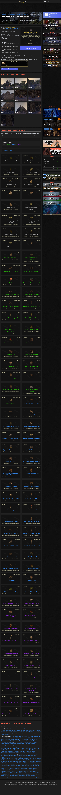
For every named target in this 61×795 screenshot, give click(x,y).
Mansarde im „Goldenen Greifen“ (8, 730)
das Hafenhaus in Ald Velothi (16, 736)
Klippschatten (23, 737)
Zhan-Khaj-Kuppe (36, 777)
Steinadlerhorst (22, 771)
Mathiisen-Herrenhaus (29, 762)
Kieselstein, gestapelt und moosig (11, 221)
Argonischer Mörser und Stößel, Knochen (10, 641)
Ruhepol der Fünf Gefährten (16, 759)
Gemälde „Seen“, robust (31, 714)
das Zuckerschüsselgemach (10, 733)
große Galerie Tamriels (33, 757)
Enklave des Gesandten (33, 754)
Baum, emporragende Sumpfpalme (11, 330)
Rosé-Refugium (8, 731)
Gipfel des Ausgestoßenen (21, 765)
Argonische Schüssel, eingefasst (31, 438)
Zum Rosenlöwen (35, 733)
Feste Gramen (35, 742)
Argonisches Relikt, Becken (11, 688)
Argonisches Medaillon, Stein (31, 556)
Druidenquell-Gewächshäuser (26, 752)
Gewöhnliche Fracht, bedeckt (10, 366)
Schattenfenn (9, 28)
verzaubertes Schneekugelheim (8, 755)
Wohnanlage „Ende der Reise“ (22, 730)
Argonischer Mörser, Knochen (31, 640)
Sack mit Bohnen (10, 403)
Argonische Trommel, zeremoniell (10, 616)
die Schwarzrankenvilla (33, 736)
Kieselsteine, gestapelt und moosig (31, 221)
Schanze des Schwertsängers (16, 772)
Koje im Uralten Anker (11, 728)
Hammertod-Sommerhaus (6, 740)
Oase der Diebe (36, 774)
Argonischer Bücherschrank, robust (31, 474)
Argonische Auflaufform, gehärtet (31, 258)
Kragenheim (10, 742)
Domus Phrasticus (5, 739)
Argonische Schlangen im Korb (11, 426)
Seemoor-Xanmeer (9, 762)
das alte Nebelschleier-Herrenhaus (27, 764)
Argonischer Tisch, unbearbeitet (10, 294)
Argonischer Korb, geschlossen (11, 498)
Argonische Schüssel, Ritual (31, 603)
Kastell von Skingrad (5, 749)
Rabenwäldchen (4, 743)
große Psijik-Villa (4, 758)
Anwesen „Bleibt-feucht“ (31, 32)
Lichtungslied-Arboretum (22, 757)
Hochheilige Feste (27, 759)
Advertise (48, 782)
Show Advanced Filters (8, 150)
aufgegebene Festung (5, 757)
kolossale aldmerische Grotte (25, 749)
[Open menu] (1, 1)
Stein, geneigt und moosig (31, 234)
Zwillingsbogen (21, 745)
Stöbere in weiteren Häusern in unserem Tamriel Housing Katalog (31, 47)
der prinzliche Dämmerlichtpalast (8, 767)
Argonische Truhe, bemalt (31, 615)
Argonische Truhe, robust (31, 450)
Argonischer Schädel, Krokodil (31, 653)
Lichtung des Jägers (5, 761)
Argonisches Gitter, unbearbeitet (31, 306)
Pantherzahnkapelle (10, 765)
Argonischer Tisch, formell (11, 533)
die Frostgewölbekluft (24, 739)
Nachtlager (16, 764)
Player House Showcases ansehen (9, 68)
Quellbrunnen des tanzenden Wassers (27, 751)
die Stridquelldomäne (31, 771)
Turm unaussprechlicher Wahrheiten (9, 775)
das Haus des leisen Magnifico (28, 740)
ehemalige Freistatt (32, 772)
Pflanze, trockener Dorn (11, 234)
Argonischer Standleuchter (31, 510)
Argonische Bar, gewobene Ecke (10, 414)
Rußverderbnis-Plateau (14, 752)
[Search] (51, 1)
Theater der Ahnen (29, 774)
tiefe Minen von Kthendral (29, 761)
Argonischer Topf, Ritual (10, 665)
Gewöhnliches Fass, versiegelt (11, 389)
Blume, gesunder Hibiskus (31, 329)
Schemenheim (29, 777)
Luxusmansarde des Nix (34, 728)
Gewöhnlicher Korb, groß (10, 378)
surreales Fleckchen (14, 749)
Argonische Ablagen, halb (11, 257)
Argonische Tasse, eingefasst (11, 450)
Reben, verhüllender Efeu (31, 592)
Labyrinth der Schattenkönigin (30, 768)
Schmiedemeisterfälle (31, 755)
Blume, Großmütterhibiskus (31, 568)
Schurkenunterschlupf (13, 743)
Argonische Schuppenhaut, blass (31, 426)
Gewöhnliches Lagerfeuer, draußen (31, 390)
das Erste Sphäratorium (19, 774)
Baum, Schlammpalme (31, 318)
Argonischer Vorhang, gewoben (31, 533)
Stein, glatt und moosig (11, 246)
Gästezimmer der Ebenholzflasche (23, 733)
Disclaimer (53, 782)
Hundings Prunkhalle (35, 759)
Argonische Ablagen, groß (31, 246)
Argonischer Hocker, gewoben (31, 486)
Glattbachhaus (30, 743)
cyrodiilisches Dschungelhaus (32, 737)
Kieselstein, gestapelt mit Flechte (31, 208)
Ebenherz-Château (13, 754)
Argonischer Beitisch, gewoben (31, 461)
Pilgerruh (3, 731)
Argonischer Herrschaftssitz (10, 628)
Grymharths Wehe (34, 739)
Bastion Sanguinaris (17, 748)
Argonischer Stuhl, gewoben (31, 521)
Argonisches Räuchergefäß (11, 702)
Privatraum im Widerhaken (22, 728)
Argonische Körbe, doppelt (11, 271)
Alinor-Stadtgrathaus (25, 747)
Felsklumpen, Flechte (10, 184)
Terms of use (42, 782)
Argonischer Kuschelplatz (31, 628)
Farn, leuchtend (31, 161)
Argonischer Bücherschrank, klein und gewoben (10, 474)
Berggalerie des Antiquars (6, 748)
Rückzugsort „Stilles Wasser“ (13, 771)
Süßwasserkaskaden (5, 772)
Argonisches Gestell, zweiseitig (11, 306)
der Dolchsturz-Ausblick (13, 751)
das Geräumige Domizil (13, 745)
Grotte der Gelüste (23, 758)
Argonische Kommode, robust (31, 414)
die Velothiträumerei (29, 745)
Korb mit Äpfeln (31, 580)
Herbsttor (25, 736)
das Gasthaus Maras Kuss (34, 730)
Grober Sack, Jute (10, 207)
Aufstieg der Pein (17, 747)
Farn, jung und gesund (11, 161)
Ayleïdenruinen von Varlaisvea (23, 775)
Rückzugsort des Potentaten (33, 765)
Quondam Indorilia (31, 767)
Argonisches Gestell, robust (31, 294)
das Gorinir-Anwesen (9, 774)
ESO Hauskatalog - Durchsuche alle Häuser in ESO (18, 14)
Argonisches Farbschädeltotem (31, 545)
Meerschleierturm (5, 768)
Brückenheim (33, 775)
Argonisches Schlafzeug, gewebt (31, 702)
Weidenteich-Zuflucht (20, 777)
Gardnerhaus (14, 757)
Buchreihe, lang (11, 354)
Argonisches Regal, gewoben (10, 568)
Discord (7, 782)
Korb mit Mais (11, 580)
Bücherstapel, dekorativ (31, 354)
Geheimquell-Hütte (17, 740)
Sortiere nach (25, 147)
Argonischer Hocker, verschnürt (31, 283)
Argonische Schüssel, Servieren (11, 438)
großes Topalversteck (13, 758)
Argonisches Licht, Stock (10, 677)
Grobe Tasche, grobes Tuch (31, 184)
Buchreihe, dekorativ (31, 343)
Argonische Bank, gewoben (31, 403)
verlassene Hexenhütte (14, 739)
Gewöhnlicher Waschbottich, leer (31, 378)
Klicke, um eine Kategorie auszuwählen (11, 147)
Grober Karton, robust (31, 196)
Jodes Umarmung (14, 761)
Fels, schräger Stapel (31, 172)
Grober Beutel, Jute (11, 196)
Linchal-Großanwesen (19, 762)
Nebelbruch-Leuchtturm (20, 755)
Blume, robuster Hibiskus (10, 343)
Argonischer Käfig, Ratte (31, 498)
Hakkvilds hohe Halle (31, 758)
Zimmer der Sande (29, 731)
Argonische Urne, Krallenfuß (10, 461)
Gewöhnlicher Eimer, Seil (31, 366)
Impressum (36, 782)
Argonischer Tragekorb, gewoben (31, 665)
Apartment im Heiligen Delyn (18, 731)
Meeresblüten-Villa (22, 743)
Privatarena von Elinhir (23, 754)
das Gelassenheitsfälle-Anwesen (16, 768)
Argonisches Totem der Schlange (11, 714)
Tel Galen (26, 772)
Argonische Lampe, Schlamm (11, 603)
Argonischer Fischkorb (11, 486)
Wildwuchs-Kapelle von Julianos (8, 777)
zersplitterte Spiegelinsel (17, 769)
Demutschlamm (4, 742)
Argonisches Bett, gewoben (11, 545)
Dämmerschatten (5, 752)
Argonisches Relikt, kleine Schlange (31, 689)
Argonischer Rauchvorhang (11, 653)
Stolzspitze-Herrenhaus (21, 767)
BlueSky (11, 782)
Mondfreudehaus (27, 742)
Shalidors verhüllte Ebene (6, 769)
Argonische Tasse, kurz (11, 283)
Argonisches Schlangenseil (11, 318)
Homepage (4, 14)
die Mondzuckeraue (9, 764)
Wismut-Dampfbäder (26, 748)
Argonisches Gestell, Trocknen (11, 556)
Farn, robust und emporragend (11, 172)
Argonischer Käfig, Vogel (10, 510)
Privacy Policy (17, 782)
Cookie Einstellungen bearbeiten (27, 782)
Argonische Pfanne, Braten (31, 271)
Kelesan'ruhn (21, 761)
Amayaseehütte (34, 747)
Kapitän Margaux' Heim (14, 737)
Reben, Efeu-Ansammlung (11, 592)
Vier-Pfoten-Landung (18, 742)
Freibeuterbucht (35, 748)
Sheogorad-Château (28, 769)
